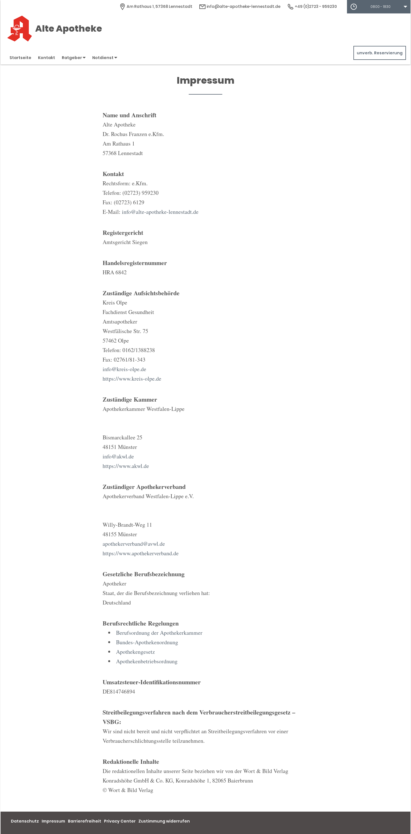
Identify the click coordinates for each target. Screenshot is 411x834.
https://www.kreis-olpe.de (132, 378)
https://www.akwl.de (126, 466)
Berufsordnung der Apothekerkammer (159, 632)
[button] (378, 6)
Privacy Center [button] (120, 821)
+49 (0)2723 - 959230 (315, 6)
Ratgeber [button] (72, 57)
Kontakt (46, 57)
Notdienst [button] (103, 57)
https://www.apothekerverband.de (141, 553)
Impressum (53, 821)
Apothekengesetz (135, 651)
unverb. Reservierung (380, 53)
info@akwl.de (118, 456)
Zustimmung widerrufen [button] (164, 821)
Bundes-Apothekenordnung (147, 642)
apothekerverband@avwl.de (134, 543)
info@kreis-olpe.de (124, 369)
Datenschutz (25, 821)
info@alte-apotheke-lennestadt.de (243, 6)
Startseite (20, 57)
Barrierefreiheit (84, 821)
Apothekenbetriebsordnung (147, 661)
